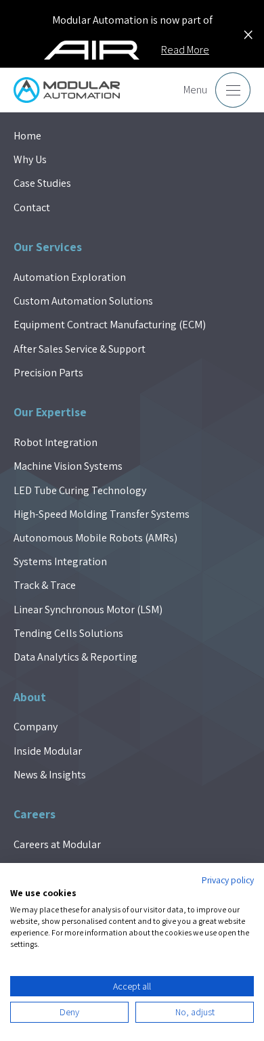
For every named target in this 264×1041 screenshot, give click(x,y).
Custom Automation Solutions (83, 301)
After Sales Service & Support (80, 349)
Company (36, 726)
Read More (185, 50)
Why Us (30, 159)
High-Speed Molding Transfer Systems (102, 514)
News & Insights (50, 775)
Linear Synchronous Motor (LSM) (88, 609)
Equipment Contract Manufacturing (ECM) (110, 324)
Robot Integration (55, 442)
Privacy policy (228, 880)
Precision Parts (48, 373)
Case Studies (42, 183)
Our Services (48, 246)
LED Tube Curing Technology (80, 490)
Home (27, 136)
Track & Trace (45, 585)
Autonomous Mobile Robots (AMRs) (95, 538)
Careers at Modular (57, 844)
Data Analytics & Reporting (75, 657)
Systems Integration (60, 561)
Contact (32, 207)
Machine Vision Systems (68, 466)
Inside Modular (48, 751)
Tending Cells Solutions (68, 633)
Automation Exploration (70, 277)
